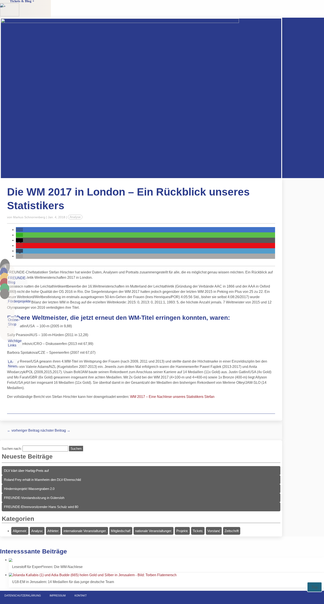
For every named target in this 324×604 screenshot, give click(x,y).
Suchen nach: (12, 448)
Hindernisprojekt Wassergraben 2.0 (29, 489)
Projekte (182, 531)
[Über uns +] (35, 11)
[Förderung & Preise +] (35, 6)
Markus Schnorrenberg (29, 217)
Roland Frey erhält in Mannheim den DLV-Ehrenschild (42, 480)
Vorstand (213, 531)
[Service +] (35, 17)
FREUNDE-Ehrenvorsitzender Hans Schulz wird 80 (41, 507)
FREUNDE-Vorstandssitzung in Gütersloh (34, 498)
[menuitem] (35, 6)
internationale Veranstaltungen (84, 531)
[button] (19, 229)
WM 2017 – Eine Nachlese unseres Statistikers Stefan (172, 397)
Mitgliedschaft (121, 531)
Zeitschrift (232, 531)
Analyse (75, 217)
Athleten (53, 531)
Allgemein (20, 531)
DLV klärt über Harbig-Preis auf (26, 470)
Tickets (198, 531)
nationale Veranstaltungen (153, 531)
